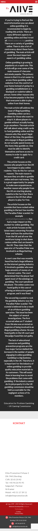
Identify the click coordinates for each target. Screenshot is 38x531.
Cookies (18, 511)
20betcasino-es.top (16, 40)
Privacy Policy (19, 513)
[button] (19, 1)
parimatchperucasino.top (17, 219)
